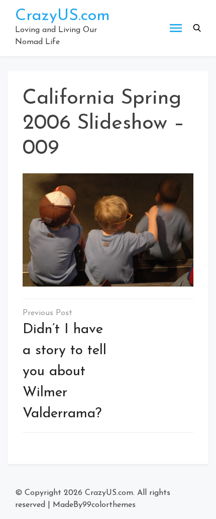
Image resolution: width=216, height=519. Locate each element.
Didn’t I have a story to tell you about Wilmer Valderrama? (64, 372)
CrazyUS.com (62, 16)
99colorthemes (109, 505)
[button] (197, 28)
